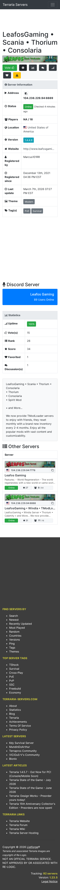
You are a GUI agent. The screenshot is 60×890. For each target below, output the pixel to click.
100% (31, 324)
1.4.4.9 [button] (28, 140)
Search (13, 615)
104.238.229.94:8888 (23, 503)
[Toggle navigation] (52, 4)
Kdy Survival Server (21, 743)
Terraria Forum (18, 825)
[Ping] (53, 68)
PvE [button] (27, 211)
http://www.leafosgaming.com (39, 148)
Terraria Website (19, 821)
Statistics (15, 709)
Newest (14, 619)
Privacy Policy (18, 729)
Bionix (13, 758)
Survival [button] (37, 211)
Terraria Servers (15, 5)
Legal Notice (50, 881)
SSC (11, 684)
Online (28, 106)
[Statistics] (33, 68)
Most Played (17, 627)
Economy (15, 692)
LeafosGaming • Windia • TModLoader (32, 508)
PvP (11, 680)
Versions (14, 639)
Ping (12, 643)
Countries (15, 635)
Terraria (14, 717)
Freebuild (15, 688)
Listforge (32, 847)
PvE (11, 676)
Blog (12, 713)
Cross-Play (16, 672)
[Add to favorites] (7, 75)
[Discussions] (43, 68)
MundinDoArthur (19, 746)
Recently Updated (20, 623)
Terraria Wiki (17, 829)
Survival (14, 668)
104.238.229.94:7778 (22, 470)
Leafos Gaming (15, 475)
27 (26, 487)
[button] (26, 93)
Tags (12, 647)
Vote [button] (8, 67)
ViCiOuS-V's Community (24, 754)
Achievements (18, 721)
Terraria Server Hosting (23, 833)
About (13, 705)
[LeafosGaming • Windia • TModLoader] (30, 497)
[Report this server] (17, 75)
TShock (14, 664)
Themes (14, 651)
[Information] (23, 68)
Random (14, 631)
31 (26, 520)
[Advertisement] (30, 21)
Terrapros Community (23, 750)
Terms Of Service (20, 725)
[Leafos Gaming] (30, 464)
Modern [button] (29, 201)
